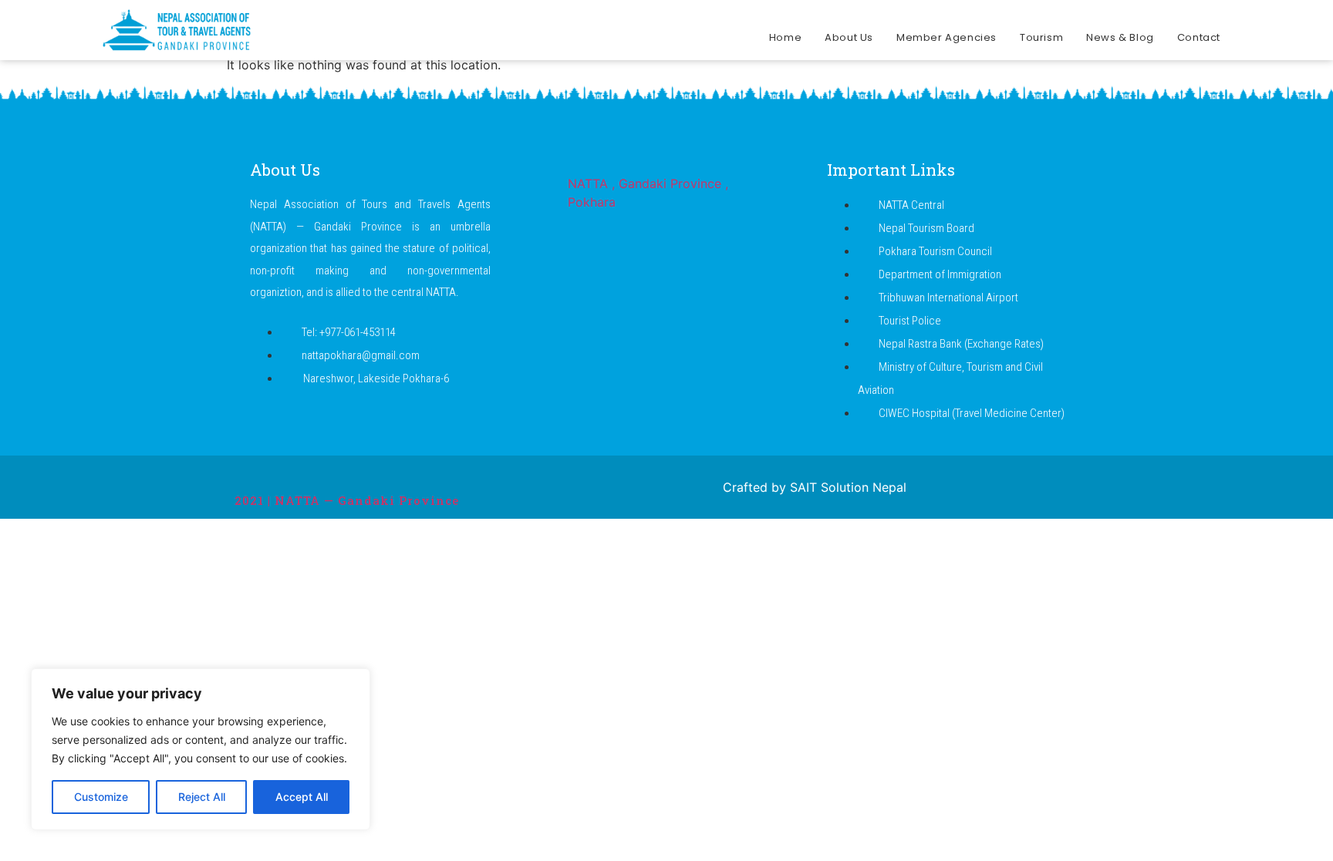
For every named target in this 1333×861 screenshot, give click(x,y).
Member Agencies (946, 37)
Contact (1198, 37)
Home (785, 37)
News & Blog (1120, 37)
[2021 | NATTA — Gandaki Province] (244, 473)
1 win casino (325, 0)
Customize (101, 796)
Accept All (301, 796)
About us (849, 37)
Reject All (201, 796)
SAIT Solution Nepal (848, 487)
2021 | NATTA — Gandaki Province (347, 500)
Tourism (1041, 37)
